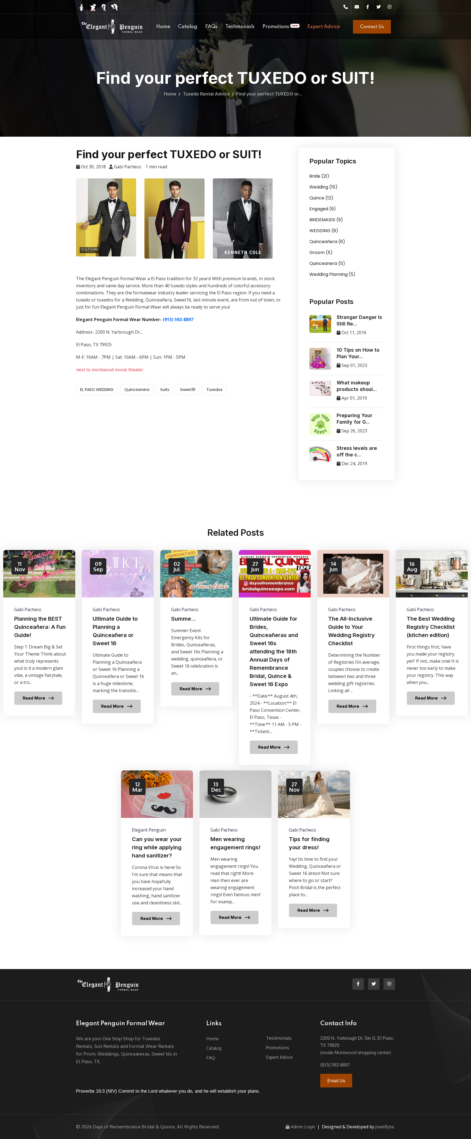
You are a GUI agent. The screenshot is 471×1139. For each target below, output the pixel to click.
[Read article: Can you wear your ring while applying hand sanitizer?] (157, 853)
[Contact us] (356, 7)
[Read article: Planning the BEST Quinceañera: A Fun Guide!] (39, 633)
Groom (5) (321, 252)
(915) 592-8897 (178, 319)
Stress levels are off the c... (357, 451)
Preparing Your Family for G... (354, 418)
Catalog (187, 26)
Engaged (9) (322, 209)
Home (163, 26)
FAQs (211, 26)
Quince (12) (321, 198)
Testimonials (240, 26)
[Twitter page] (378, 7)
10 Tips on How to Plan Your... (358, 353)
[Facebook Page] (358, 984)
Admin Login (303, 1126)
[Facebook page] (367, 7)
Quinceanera (136, 389)
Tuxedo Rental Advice (206, 94)
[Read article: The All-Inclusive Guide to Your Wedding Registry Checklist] (353, 637)
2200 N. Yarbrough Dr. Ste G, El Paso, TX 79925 (357, 1042)
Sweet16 (187, 389)
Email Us (336, 1080)
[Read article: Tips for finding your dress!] (314, 849)
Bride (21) (319, 176)
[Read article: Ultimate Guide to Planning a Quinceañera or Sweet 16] (118, 637)
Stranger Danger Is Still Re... (359, 320)
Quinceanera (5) (327, 263)
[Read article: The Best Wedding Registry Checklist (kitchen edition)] (432, 633)
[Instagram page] (389, 7)
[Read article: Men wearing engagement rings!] (235, 852)
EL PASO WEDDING (96, 389)
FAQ (210, 1057)
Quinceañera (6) (327, 241)
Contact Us (372, 27)
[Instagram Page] (389, 984)
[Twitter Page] (373, 984)
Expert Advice (323, 26)
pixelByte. (385, 1126)
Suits (164, 389)
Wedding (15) (323, 187)
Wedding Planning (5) (332, 274)
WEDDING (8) (323, 231)
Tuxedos (214, 389)
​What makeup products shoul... (357, 386)
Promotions (280, 26)
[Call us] (345, 7)
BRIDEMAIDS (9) (326, 220)
